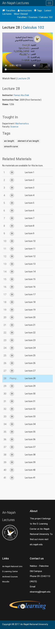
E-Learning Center (10, 571)
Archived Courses (10, 576)
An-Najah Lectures (15, 3)
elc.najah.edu (36, 544)
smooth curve (11, 146)
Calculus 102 (46, 17)
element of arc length (28, 141)
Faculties (10, 10)
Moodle (5, 581)
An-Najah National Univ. (12, 566)
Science (14, 126)
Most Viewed (21, 14)
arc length (9, 141)
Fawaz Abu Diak (21, 95)
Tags (39, 10)
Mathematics (22, 123)
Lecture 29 (24, 78)
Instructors (26, 10)
